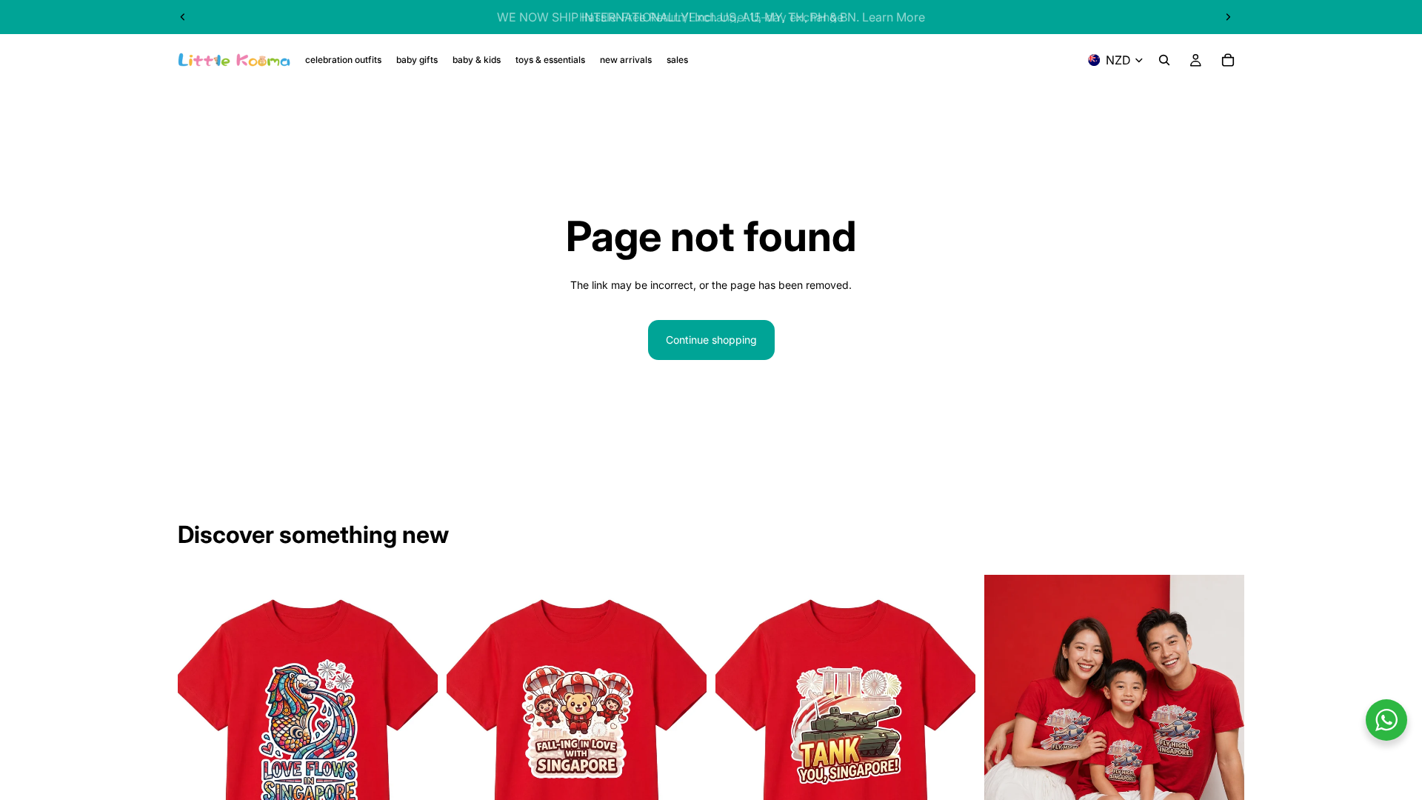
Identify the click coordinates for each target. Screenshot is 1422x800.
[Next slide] (1228, 17)
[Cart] (1228, 60)
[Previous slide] (183, 17)
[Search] (1164, 60)
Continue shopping (711, 339)
